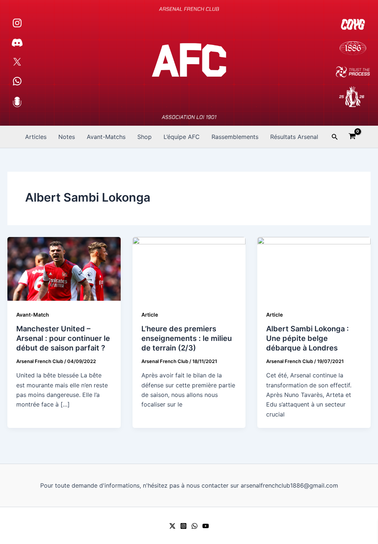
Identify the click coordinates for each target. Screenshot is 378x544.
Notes (66, 136)
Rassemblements (235, 136)
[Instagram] (183, 526)
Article (149, 314)
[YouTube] (205, 526)
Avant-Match (32, 314)
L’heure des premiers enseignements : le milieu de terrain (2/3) (186, 338)
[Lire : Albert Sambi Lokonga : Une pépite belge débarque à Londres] (314, 268)
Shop (144, 136)
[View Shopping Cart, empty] (352, 137)
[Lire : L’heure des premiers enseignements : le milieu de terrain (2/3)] (189, 268)
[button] (334, 137)
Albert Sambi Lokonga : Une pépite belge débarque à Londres (307, 338)
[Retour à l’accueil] (189, 63)
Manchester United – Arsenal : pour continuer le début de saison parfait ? (63, 338)
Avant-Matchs (106, 136)
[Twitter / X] (172, 526)
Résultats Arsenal (294, 136)
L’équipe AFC (182, 136)
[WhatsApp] (194, 526)
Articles (36, 136)
